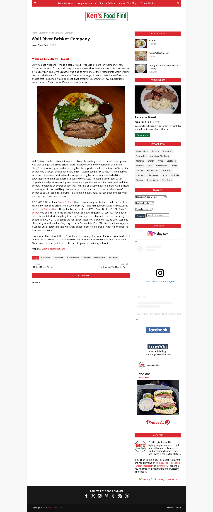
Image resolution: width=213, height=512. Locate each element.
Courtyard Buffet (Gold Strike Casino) (163, 67)
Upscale (139, 170)
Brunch (151, 161)
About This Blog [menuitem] (128, 3)
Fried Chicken (153, 170)
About (178, 507)
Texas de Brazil (145, 117)
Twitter (138, 465)
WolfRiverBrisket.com (53, 248)
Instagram (148, 465)
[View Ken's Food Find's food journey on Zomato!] (158, 479)
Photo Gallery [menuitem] (107, 3)
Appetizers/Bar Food (159, 156)
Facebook (175, 462)
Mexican (139, 180)
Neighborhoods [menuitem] (85, 3)
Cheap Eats (153, 175)
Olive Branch (99, 257)
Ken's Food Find (40, 45)
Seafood (140, 165)
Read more (142, 134)
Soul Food (171, 161)
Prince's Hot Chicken (159, 52)
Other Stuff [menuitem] (147, 3)
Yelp (166, 462)
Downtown (167, 151)
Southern (43, 33)
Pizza (174, 165)
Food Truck (167, 180)
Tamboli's (154, 40)
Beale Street (152, 180)
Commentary (142, 151)
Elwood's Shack (65, 202)
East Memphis (162, 165)
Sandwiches (141, 156)
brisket (35, 212)
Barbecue (45, 257)
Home (34, 33)
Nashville (175, 175)
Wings (160, 161)
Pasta (150, 165)
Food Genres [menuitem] (65, 3)
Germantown (73, 257)
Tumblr (159, 462)
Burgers (155, 151)
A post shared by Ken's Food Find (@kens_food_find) (163, 314)
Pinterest (162, 465)
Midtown (86, 257)
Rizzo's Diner (51, 209)
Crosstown (58, 257)
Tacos (164, 175)
